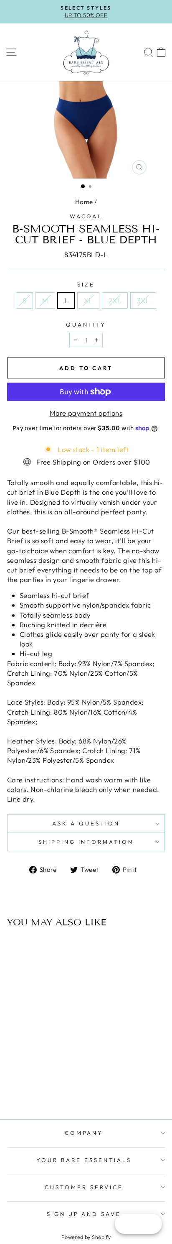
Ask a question (86, 823)
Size (86, 284)
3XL (143, 300)
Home (84, 202)
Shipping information (86, 841)
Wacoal (86, 216)
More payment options (86, 413)
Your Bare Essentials (84, 1160)
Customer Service (84, 1187)
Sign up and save (84, 1214)
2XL (115, 300)
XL (88, 300)
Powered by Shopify (86, 1237)
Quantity (86, 324)
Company (84, 1132)
